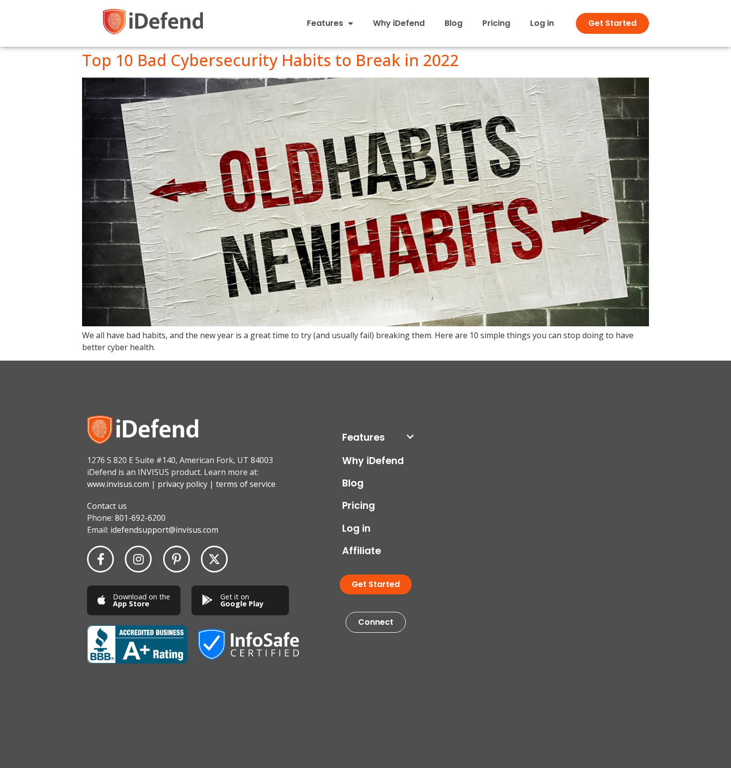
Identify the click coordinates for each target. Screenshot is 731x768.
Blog (453, 23)
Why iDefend (399, 23)
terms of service (245, 484)
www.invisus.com (118, 484)
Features (363, 437)
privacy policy (182, 484)
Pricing (496, 23)
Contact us (107, 505)
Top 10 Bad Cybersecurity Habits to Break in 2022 (270, 60)
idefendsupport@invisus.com (164, 529)
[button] (378, 437)
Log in (542, 23)
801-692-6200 (140, 517)
